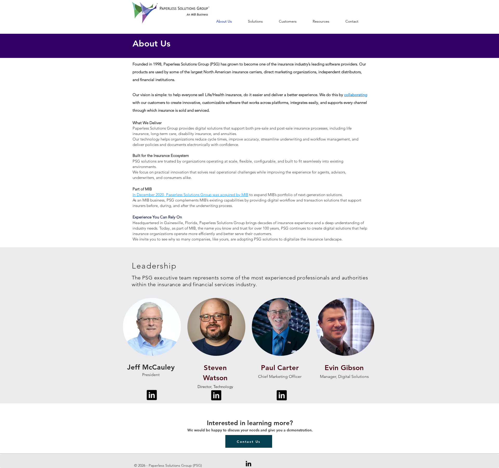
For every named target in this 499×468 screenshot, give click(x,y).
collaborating (355, 94)
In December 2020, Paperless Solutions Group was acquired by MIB (190, 194)
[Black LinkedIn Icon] (248, 463)
